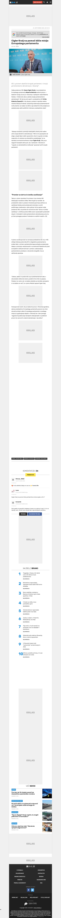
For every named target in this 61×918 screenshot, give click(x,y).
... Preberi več (41, 916)
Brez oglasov (38, 2)
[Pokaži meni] (49, 2)
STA (17, 46)
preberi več (30, 475)
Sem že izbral (45, 37)
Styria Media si (37, 907)
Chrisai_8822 (20, 479)
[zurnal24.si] (14, 2)
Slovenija (26, 578)
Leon (17, 490)
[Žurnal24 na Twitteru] (32, 890)
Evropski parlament (41, 458)
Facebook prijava (34, 514)
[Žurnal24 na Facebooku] (28, 890)
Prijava (23, 514)
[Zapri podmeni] (7, 2)
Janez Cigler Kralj (17, 458)
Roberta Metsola (29, 458)
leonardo (18, 502)
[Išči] (44, 2)
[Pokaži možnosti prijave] (47, 2)
